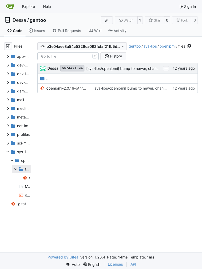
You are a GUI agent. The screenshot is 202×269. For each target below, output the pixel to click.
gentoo (38, 20)
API (133, 264)
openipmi (167, 46)
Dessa (19, 20)
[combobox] (68, 56)
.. (47, 78)
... (166, 68)
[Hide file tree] (8, 46)
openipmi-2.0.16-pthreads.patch (67, 88)
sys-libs (150, 46)
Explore (28, 6)
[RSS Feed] (107, 20)
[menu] (73, 264)
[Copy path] (189, 46)
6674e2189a (72, 68)
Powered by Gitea (63, 257)
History (116, 56)
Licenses (115, 264)
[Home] (10, 6)
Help (47, 6)
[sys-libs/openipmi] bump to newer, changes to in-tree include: (140, 68)
